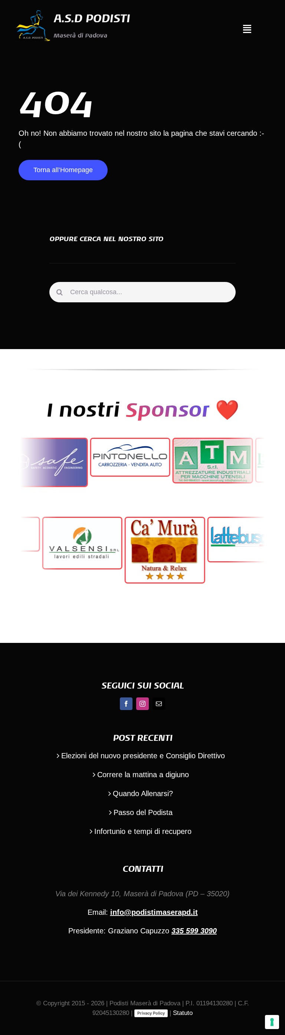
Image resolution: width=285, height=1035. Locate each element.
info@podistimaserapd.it (154, 912)
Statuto (183, 1012)
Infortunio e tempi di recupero (142, 831)
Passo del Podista (143, 812)
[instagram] (142, 703)
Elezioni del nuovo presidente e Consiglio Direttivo (143, 756)
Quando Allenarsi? (143, 793)
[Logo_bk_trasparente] (32, 11)
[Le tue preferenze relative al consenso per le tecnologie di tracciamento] (272, 1022)
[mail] (159, 703)
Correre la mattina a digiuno (143, 774)
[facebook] (126, 703)
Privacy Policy (151, 1013)
